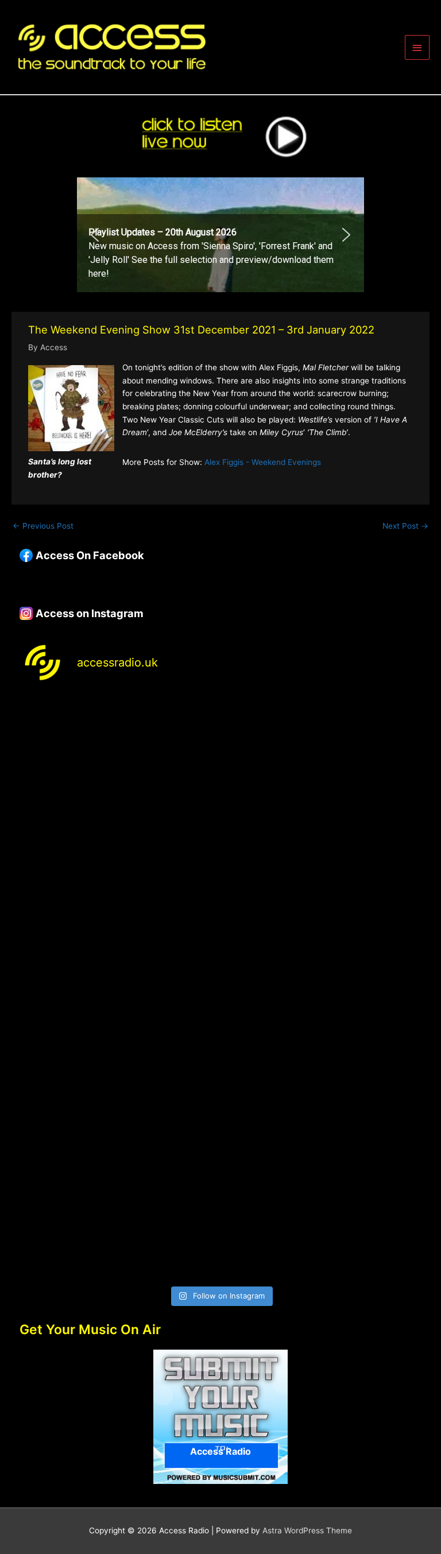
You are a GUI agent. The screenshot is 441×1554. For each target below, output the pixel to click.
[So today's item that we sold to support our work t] (119, 1104)
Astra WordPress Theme (307, 1530)
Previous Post (43, 525)
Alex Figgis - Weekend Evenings (262, 462)
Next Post (405, 525)
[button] (220, 234)
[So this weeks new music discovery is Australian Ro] (322, 1104)
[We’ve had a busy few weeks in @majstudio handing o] (119, 754)
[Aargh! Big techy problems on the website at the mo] (322, 754)
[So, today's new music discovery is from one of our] (322, 871)
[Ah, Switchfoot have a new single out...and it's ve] (119, 987)
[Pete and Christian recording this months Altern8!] (119, 871)
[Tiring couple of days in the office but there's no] (322, 1221)
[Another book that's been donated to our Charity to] (322, 987)
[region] (220, 234)
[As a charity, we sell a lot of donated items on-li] (119, 1221)
